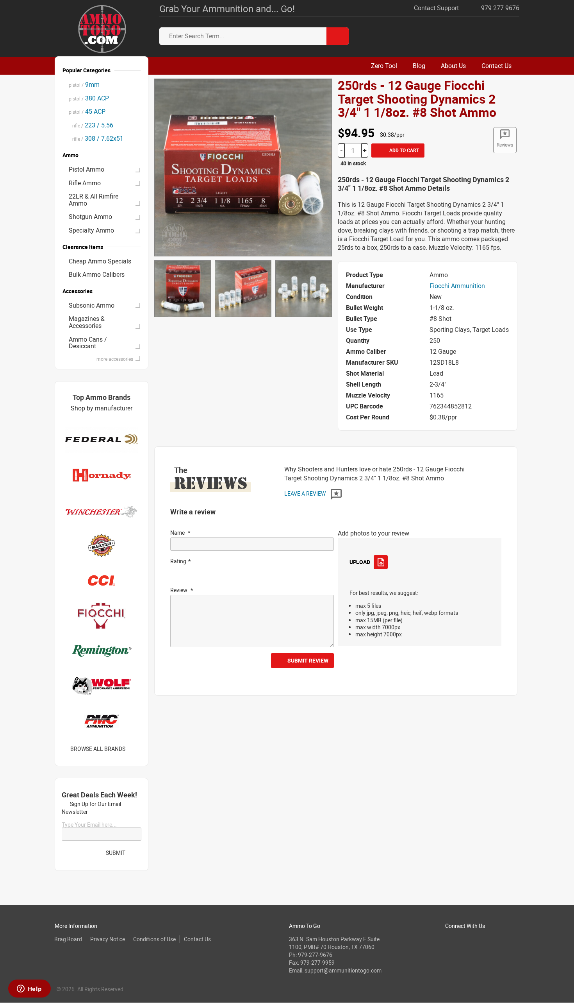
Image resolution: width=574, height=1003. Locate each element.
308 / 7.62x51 (96, 138)
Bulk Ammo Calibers (97, 274)
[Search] (337, 36)
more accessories (114, 359)
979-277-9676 (315, 954)
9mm (84, 84)
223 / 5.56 (91, 125)
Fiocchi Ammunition (457, 285)
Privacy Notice (107, 939)
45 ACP (87, 111)
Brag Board (68, 939)
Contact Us (197, 939)
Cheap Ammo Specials (100, 261)
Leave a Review (305, 493)
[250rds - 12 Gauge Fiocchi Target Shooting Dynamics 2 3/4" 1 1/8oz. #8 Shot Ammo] (243, 167)
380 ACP (89, 98)
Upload (359, 562)
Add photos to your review (373, 533)
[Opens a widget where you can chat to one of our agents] (29, 989)
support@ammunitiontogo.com (343, 970)
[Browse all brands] (135, 749)
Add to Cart (403, 150)
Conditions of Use (154, 939)
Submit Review (307, 660)
